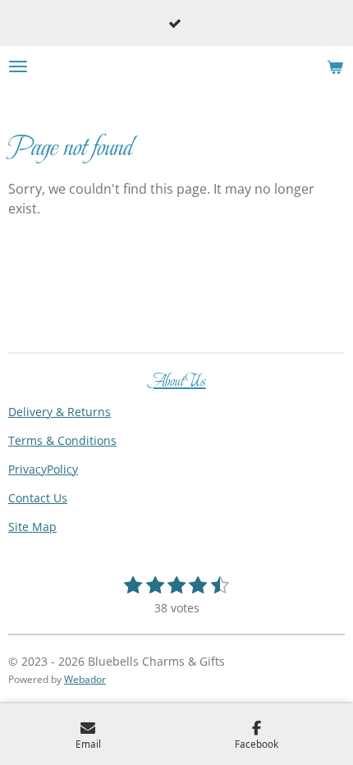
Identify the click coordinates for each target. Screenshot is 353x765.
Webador (85, 679)
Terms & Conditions (62, 440)
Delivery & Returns (59, 411)
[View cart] (335, 66)
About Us (177, 380)
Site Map (32, 526)
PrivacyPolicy (43, 469)
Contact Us (37, 498)
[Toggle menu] (18, 66)
